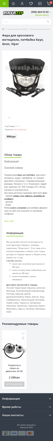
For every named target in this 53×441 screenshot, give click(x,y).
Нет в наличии (14, 384)
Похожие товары (13, 167)
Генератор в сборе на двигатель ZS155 (14, 368)
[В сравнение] (23, 338)
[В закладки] (23, 334)
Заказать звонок (42, 15)
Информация (11, 161)
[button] (22, 3)
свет (12, 221)
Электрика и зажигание (40, 29)
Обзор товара (13, 154)
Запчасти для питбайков (17, 29)
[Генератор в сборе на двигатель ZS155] (14, 348)
